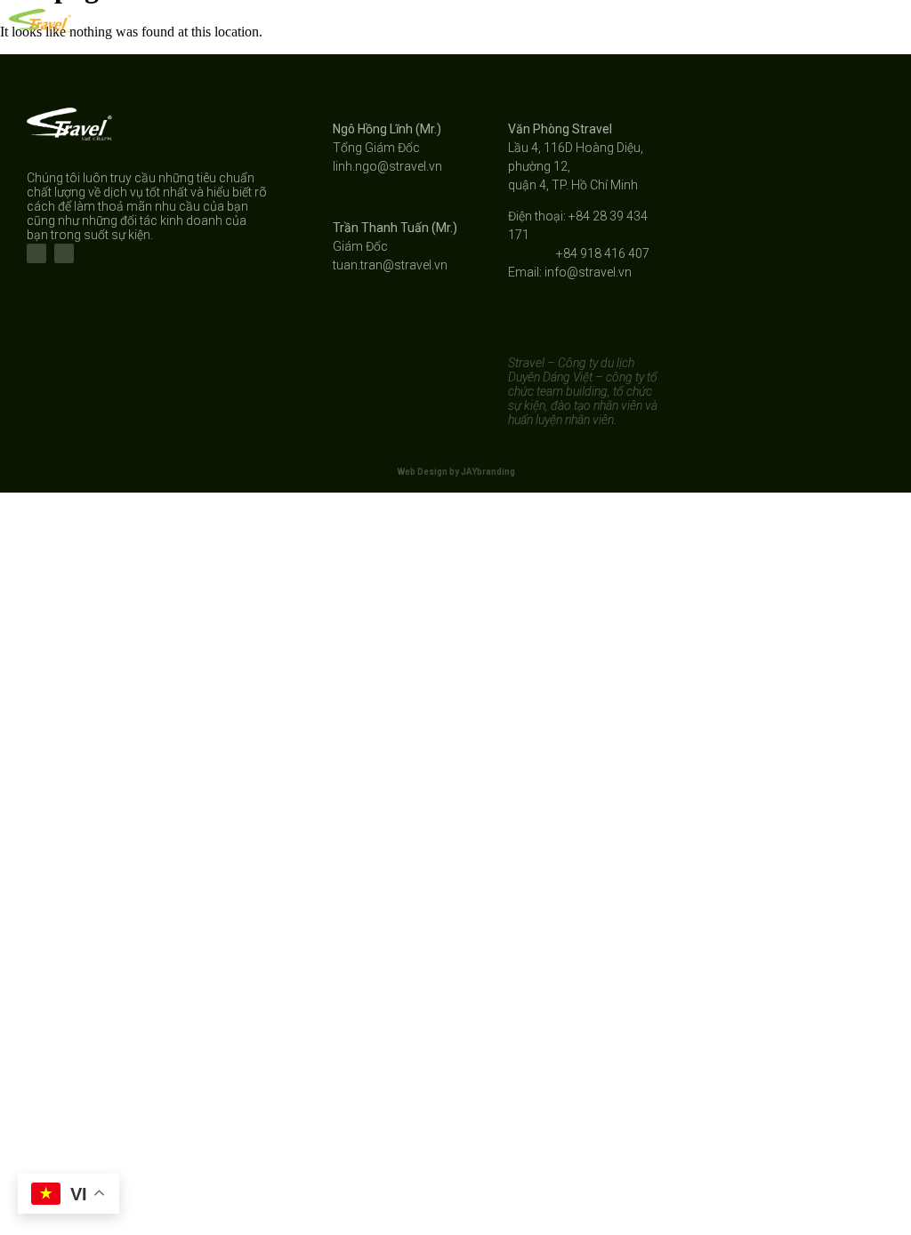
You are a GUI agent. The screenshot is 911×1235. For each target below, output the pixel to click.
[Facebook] (36, 253)
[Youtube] (64, 253)
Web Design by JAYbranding (456, 472)
